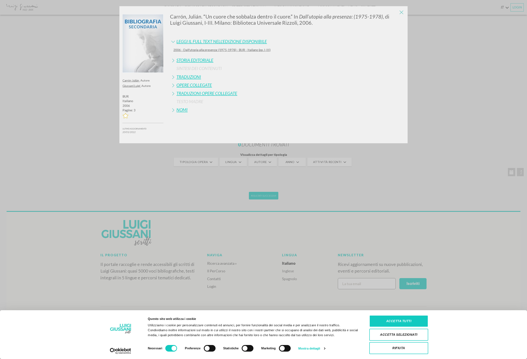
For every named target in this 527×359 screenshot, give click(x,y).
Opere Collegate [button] (194, 85)
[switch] (210, 348)
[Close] (401, 12)
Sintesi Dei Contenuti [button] (199, 68)
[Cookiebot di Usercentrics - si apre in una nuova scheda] (121, 351)
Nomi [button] (182, 109)
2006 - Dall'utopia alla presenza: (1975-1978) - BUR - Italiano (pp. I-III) (221, 50)
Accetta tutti (399, 321)
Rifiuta (398, 348)
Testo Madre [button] (189, 101)
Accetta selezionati (398, 334)
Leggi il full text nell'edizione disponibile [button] (221, 41)
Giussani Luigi (131, 85)
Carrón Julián (131, 80)
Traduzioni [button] (188, 76)
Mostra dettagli (309, 348)
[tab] (287, 41)
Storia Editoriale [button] (194, 60)
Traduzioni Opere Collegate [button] (206, 93)
